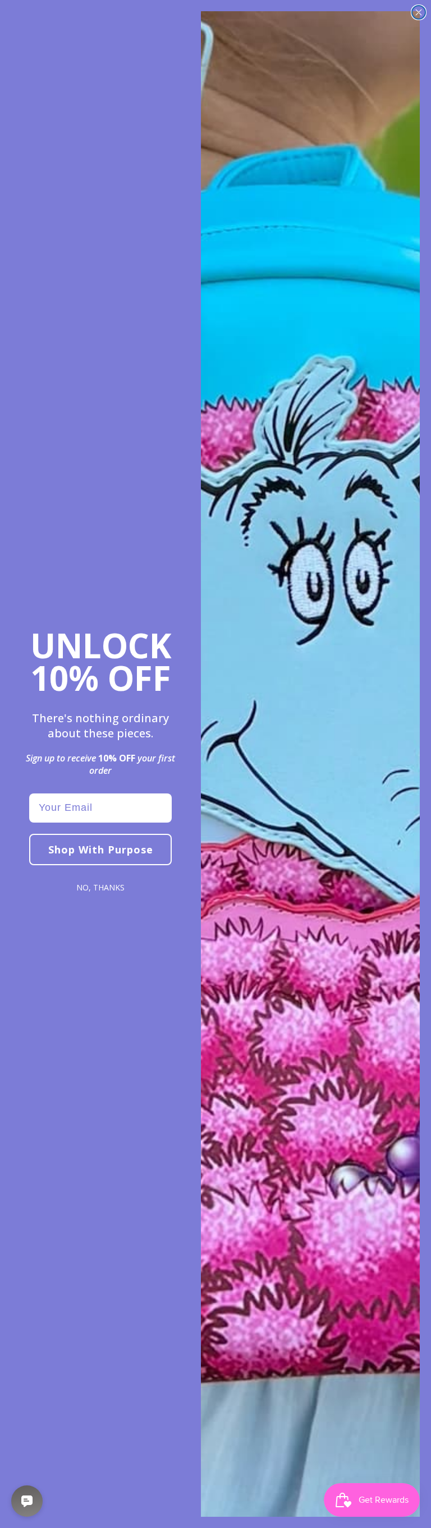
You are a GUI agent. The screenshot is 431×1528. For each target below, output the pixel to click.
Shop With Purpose (100, 849)
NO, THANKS (100, 887)
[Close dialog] (418, 12)
